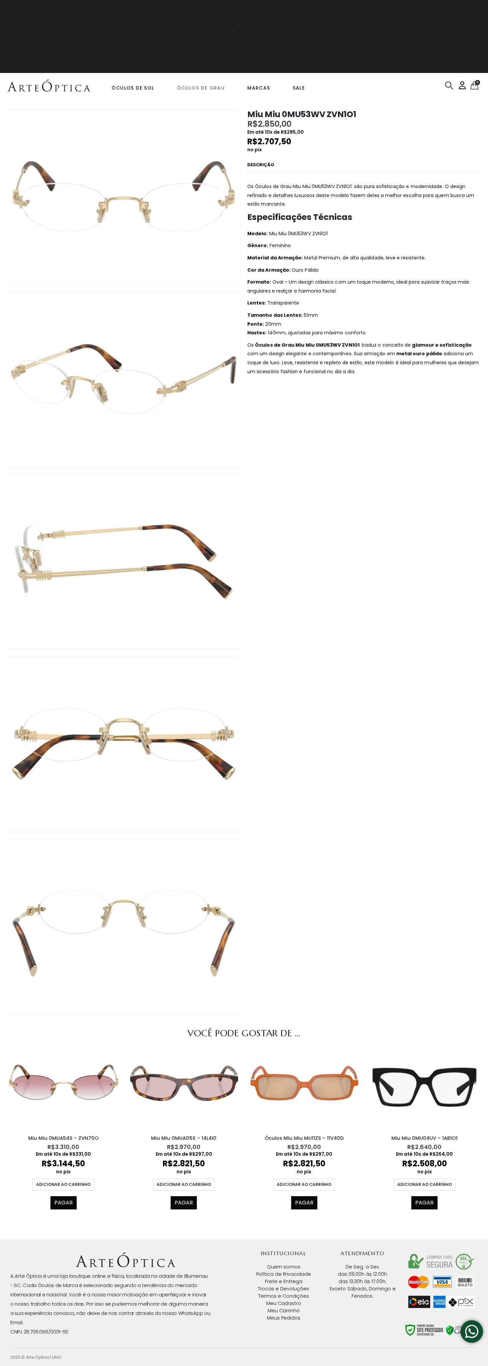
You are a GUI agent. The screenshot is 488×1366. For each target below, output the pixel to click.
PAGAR (63, 1202)
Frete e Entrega (283, 1281)
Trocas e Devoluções (283, 1288)
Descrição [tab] (260, 165)
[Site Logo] (48, 85)
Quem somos (283, 1267)
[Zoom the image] (125, 1256)
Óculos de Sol (133, 88)
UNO (56, 1357)
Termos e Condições (283, 1296)
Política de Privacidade (283, 1274)
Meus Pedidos (283, 1318)
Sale (299, 88)
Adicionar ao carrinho (63, 1184)
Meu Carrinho (284, 1310)
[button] (449, 86)
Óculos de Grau (201, 88)
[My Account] (462, 85)
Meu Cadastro (283, 1303)
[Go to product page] (64, 1087)
